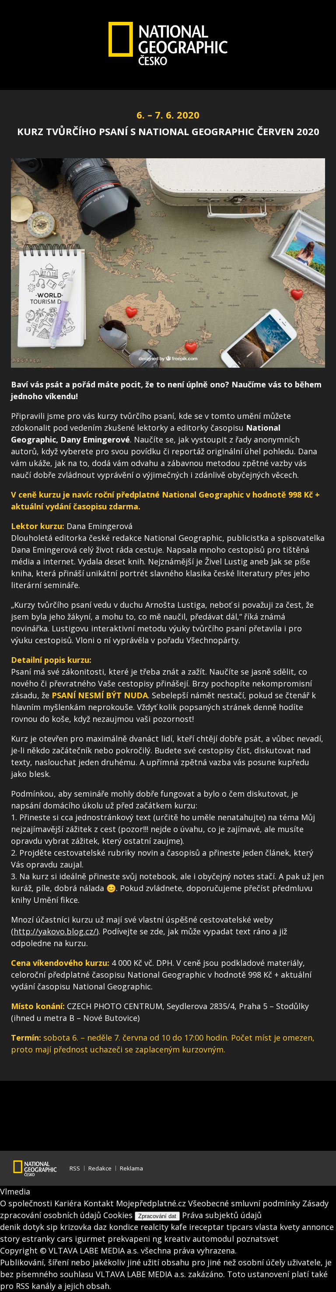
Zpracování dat (157, 1216)
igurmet (91, 1238)
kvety (291, 1227)
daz (101, 1227)
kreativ (178, 1238)
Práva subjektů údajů (222, 1215)
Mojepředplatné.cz (151, 1203)
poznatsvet (257, 1238)
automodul (214, 1238)
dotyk (34, 1227)
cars (66, 1238)
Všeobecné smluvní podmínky (244, 1203)
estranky (39, 1238)
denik (11, 1227)
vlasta (267, 1227)
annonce (318, 1227)
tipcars (240, 1227)
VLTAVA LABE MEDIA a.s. (94, 1250)
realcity (155, 1227)
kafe (180, 1227)
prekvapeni (130, 1238)
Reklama (131, 1168)
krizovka (77, 1227)
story (11, 1238)
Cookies (118, 1215)
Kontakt (99, 1203)
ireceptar (207, 1227)
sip (53, 1227)
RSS (75, 1168)
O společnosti (26, 1203)
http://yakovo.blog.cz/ (55, 931)
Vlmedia (15, 1191)
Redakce (100, 1168)
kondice (124, 1227)
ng (158, 1238)
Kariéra (67, 1203)
